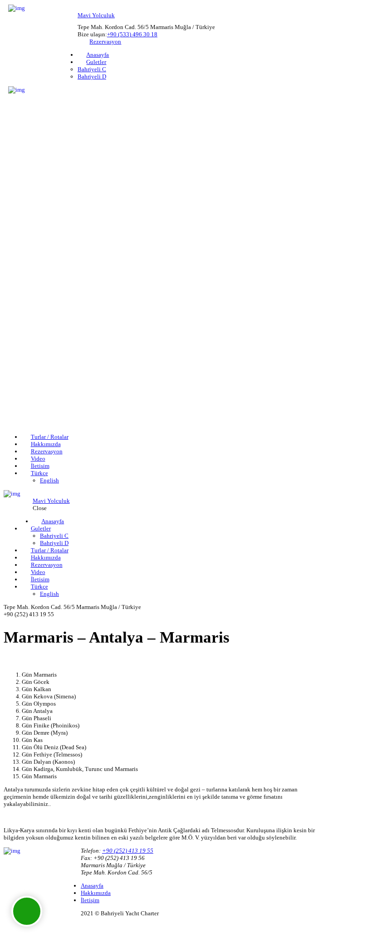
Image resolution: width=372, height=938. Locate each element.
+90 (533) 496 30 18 (132, 34)
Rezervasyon (105, 41)
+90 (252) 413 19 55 (127, 850)
